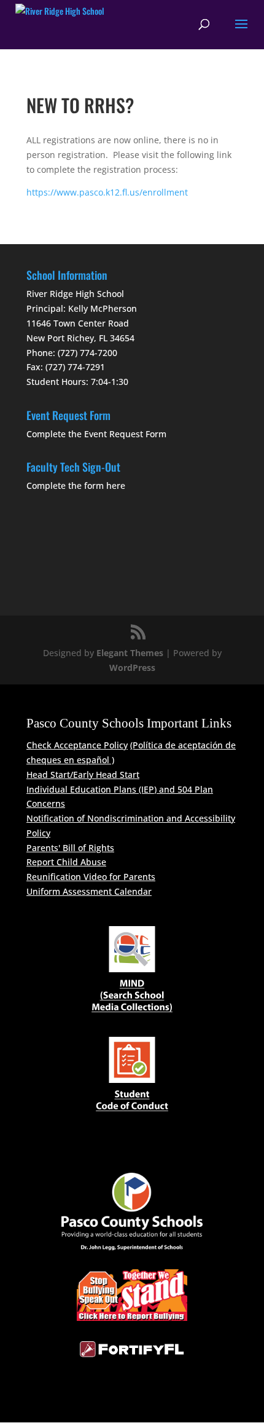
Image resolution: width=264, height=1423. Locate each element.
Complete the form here (75, 485)
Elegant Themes (129, 653)
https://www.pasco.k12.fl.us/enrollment (107, 192)
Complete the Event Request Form (96, 434)
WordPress (132, 667)
